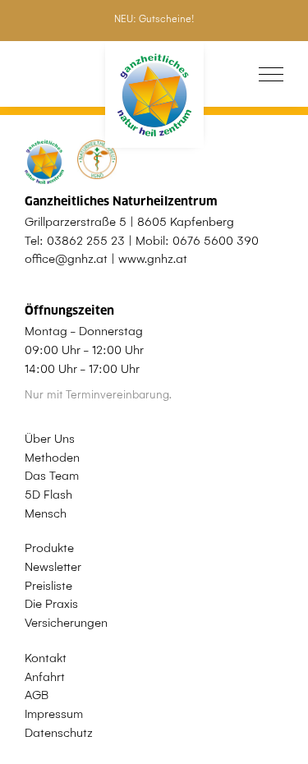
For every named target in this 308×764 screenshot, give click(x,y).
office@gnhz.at (66, 258)
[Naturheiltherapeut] (87, 162)
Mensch (46, 513)
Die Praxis (51, 603)
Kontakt (46, 658)
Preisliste (48, 585)
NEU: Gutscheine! (154, 19)
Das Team (52, 475)
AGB (36, 695)
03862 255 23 (86, 240)
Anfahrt (45, 677)
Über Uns (50, 438)
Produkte (49, 548)
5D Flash (48, 494)
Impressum (54, 713)
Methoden (52, 457)
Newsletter (53, 566)
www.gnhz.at (152, 258)
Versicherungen (66, 622)
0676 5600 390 (215, 240)
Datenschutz (59, 732)
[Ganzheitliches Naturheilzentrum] (154, 95)
